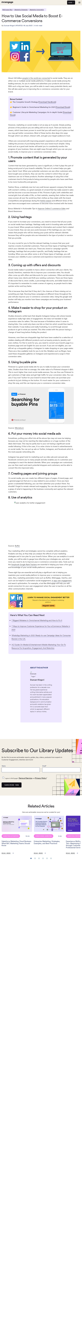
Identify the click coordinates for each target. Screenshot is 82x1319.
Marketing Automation (37, 10)
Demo (70, 3)
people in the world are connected (36, 78)
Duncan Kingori (9, 25)
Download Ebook (63, 107)
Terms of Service (25, 778)
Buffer (17, 546)
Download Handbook (47, 102)
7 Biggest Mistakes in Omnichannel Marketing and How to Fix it (37, 620)
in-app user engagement (61, 580)
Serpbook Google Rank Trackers (24, 564)
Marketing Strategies (21, 10)
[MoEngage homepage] (7, 2)
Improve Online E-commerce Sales (52, 208)
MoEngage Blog (7, 10)
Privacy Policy (40, 778)
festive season (46, 201)
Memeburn (19, 428)
